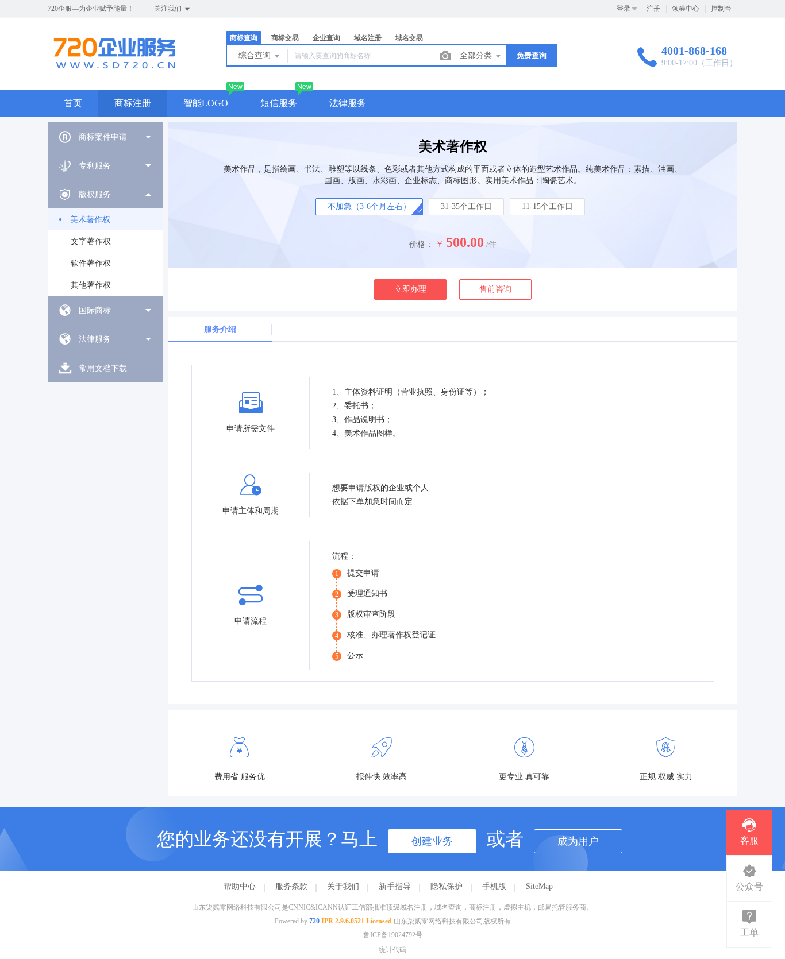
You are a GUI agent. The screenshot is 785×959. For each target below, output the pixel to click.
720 (314, 921)
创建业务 (432, 841)
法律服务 (347, 103)
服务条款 (291, 886)
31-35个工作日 (466, 206)
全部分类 (477, 55)
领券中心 (685, 9)
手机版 (494, 886)
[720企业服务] (114, 66)
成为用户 (578, 841)
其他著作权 (91, 285)
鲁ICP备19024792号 (392, 935)
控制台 (721, 9)
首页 (73, 103)
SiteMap (539, 886)
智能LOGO (205, 103)
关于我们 (343, 886)
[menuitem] (105, 136)
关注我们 (168, 9)
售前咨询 (495, 289)
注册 (653, 9)
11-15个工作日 (547, 206)
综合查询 (255, 55)
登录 (623, 9)
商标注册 (132, 103)
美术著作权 (90, 219)
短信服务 (278, 103)
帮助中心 (240, 886)
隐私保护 (446, 886)
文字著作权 (91, 241)
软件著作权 (91, 263)
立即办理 (410, 289)
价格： (421, 244)
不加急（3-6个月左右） (369, 206)
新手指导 (395, 886)
